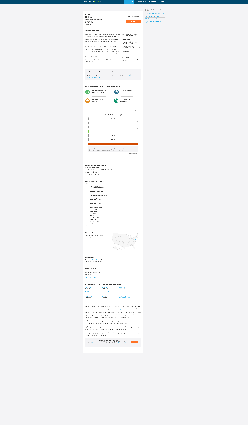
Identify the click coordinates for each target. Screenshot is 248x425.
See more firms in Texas (90, 277)
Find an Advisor (133, 21)
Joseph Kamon (88, 296)
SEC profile (94, 260)
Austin (93, 8)
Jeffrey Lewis (122, 292)
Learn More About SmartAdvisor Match (155, 13)
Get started (134, 342)
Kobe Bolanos (88, 287)
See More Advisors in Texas (152, 16)
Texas (89, 8)
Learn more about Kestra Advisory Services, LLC (125, 297)
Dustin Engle (88, 292)
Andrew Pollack (105, 292)
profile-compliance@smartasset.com (117, 309)
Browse (84, 8)
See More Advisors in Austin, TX (153, 18)
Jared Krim (104, 296)
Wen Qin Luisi (122, 287)
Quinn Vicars (105, 287)
